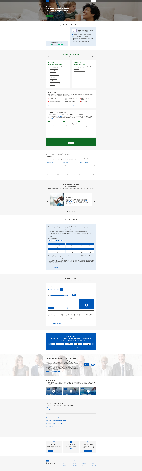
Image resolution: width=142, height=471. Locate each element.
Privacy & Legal (94, 465)
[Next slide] (94, 201)
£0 (49, 240)
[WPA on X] (50, 464)
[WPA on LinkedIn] (46, 464)
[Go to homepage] (46, 6)
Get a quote (71, 143)
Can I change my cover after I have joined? (53, 426)
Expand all (47, 407)
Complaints (93, 463)
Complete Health (55, 6)
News (82, 465)
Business (64, 1)
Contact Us (74, 463)
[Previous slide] (47, 201)
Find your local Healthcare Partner (53, 371)
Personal (60, 1)
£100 (53, 240)
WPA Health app (63, 33)
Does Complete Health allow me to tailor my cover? (54, 423)
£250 (57, 240)
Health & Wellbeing (69, 1)
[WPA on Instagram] (52, 464)
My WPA (67, 116)
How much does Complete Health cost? (52, 417)
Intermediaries (64, 465)
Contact (74, 1)
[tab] (67, 211)
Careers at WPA (75, 465)
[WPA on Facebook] (48, 464)
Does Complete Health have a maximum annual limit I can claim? (56, 420)
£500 (61, 240)
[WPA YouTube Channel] (54, 464)
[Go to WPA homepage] (47, 1)
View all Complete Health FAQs (51, 432)
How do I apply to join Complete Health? (52, 409)
